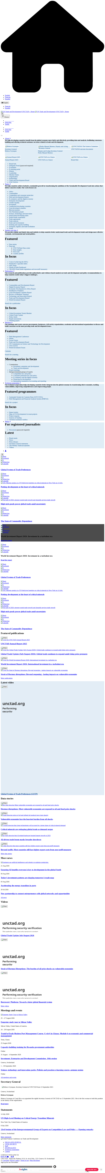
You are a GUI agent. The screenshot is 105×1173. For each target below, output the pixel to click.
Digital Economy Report (17, 287)
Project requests (14, 416)
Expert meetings (14, 370)
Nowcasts (16, 252)
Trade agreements (14, 219)
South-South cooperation (17, 217)
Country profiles (18, 253)
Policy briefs (13, 317)
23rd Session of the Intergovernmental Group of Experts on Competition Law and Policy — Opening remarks (47, 1129)
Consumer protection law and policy (25, 375)
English (7, 95)
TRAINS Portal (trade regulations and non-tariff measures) (28, 269)
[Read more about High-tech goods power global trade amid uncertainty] (28, 500)
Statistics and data (11, 230)
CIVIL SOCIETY (11, 1144)
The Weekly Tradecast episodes (19, 445)
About (7, 138)
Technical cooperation (12, 383)
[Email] (2, 1157)
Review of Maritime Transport (19, 294)
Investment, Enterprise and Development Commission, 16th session (29, 1058)
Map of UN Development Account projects (23, 414)
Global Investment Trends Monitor (20, 313)
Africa (11, 191)
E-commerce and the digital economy (21, 199)
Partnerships (13, 178)
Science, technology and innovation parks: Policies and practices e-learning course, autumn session (42, 1070)
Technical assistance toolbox (18, 420)
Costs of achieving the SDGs (18, 262)
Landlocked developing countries (20, 206)
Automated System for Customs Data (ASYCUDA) (26, 397)
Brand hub (12, 164)
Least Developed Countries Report (20, 292)
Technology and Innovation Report (20, 296)
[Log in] (5, 451)
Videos (11, 447)
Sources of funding (15, 418)
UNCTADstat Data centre (21, 248)
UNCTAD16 (13, 182)
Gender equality (14, 203)
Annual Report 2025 (11, 160)
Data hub (12, 246)
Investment (12, 204)
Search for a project (11, 402)
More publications (7, 678)
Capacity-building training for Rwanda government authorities (27, 1047)
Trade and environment (16, 223)
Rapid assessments (15, 319)
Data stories (13, 244)
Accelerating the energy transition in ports (18, 886)
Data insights (17, 250)
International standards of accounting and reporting (29, 381)
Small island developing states (18, 215)
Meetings (8, 322)
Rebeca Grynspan (11, 151)
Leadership (12, 173)
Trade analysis (13, 221)
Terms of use (25, 1160)
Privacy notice (14, 1160)
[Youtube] (8, 1157)
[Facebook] (13, 1157)
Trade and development (21, 368)
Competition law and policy (22, 374)
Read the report (6, 540)
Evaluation (12, 167)
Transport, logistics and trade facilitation (22, 226)
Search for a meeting (11, 354)
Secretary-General (11, 149)
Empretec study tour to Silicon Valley (16, 1022)
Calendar (8, 351)
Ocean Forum (13, 340)
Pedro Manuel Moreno (45, 153)
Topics (7, 184)
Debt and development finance (19, 197)
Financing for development (22, 379)
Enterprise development (16, 201)
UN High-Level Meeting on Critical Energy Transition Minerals (27, 1118)
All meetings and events (8, 1077)
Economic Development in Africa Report (22, 289)
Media (7, 421)
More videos (5, 1006)
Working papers (14, 321)
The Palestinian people (16, 212)
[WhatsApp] (15, 1157)
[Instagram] (4, 1157)
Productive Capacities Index (18, 264)
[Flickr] (10, 1157)
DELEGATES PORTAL (13, 1142)
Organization (13, 177)
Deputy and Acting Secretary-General (50, 151)
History (11, 171)
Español (7, 99)
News (11, 440)
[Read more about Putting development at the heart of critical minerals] (32, 483)
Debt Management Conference (19, 336)
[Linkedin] (12, 1157)
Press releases (13, 442)
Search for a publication (12, 303)
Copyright (5, 1160)
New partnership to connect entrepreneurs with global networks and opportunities (35, 893)
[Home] (35, 111)
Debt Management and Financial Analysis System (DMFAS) (28, 399)
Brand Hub (74, 160)
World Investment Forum (17, 348)
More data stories (6, 854)
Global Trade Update (16, 315)
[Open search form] (2, 114)
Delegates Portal (14, 165)
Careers (7, 1151)
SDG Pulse (13, 265)
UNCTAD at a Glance (45, 160)
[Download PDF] (84, 146)
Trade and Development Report (19, 298)
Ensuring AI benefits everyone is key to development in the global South (31, 870)
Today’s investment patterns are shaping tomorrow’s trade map (27, 878)
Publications (9, 271)
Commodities (13, 193)
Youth (11, 228)
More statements (6, 1137)
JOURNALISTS (10, 1148)
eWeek (11, 338)
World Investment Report (17, 300)
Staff (6, 1146)
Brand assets (13, 438)
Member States (14, 175)
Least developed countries (17, 208)
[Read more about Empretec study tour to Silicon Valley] (14, 1015)
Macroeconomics (14, 210)
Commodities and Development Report (21, 285)
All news (4, 897)
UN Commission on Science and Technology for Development (29, 344)
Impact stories (13, 412)
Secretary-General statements (18, 444)
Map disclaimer (35, 1160)
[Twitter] (6, 1157)
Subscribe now (92, 1169)
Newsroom (12, 430)
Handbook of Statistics (16, 291)
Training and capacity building (19, 225)
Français (7, 97)
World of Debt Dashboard (17, 267)
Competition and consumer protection (21, 195)
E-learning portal (14, 169)
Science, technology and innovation (20, 214)
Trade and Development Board (19, 180)
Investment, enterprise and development (26, 366)
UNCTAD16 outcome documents (82, 149)
